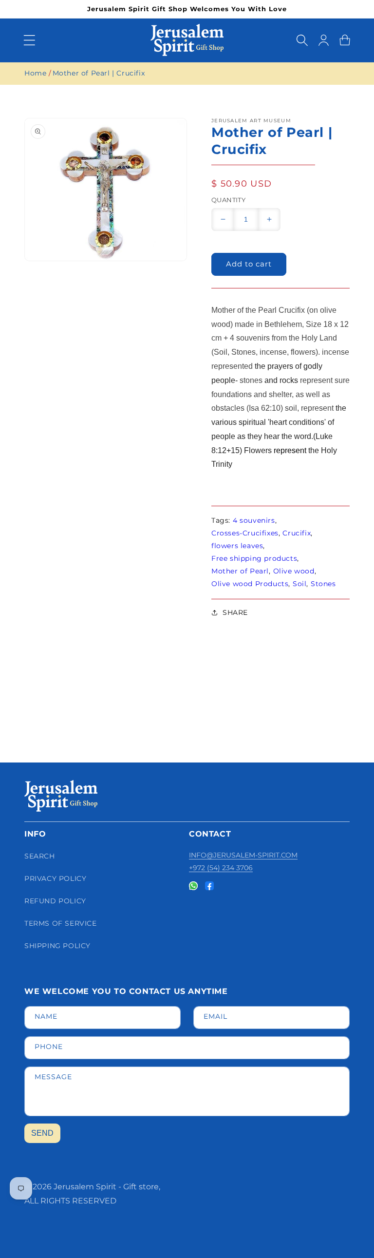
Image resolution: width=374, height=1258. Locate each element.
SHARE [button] (235, 612)
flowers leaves (237, 545)
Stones (323, 583)
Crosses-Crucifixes (245, 533)
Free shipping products (254, 558)
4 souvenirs (254, 520)
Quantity (228, 200)
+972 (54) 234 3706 (221, 867)
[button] (29, 40)
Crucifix (296, 533)
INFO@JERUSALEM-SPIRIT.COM (243, 855)
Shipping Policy (57, 945)
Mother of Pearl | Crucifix (99, 73)
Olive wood (294, 571)
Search (39, 856)
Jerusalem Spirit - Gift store (106, 1186)
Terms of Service (60, 923)
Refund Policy (55, 900)
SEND (42, 1133)
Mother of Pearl (240, 571)
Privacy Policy (55, 878)
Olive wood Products (249, 583)
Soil (299, 583)
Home (35, 73)
